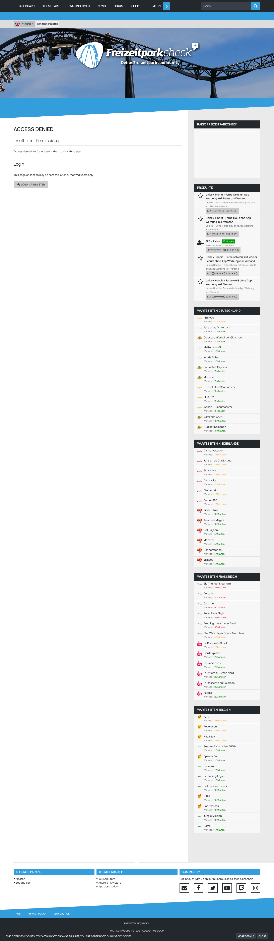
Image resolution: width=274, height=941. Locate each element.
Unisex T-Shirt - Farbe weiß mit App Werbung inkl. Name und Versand (227, 196)
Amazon (20, 879)
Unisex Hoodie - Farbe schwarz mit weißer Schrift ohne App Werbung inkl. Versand (231, 259)
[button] (226, 6)
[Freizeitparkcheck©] (137, 55)
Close (262, 936)
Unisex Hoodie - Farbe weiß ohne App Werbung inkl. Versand (229, 282)
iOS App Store (106, 879)
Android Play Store (109, 882)
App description (108, 886)
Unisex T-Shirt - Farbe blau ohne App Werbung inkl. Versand (228, 219)
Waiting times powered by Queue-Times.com (137, 930)
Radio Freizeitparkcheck (217, 124)
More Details (246, 936)
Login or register (47, 23)
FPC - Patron (213, 241)
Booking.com (23, 882)
